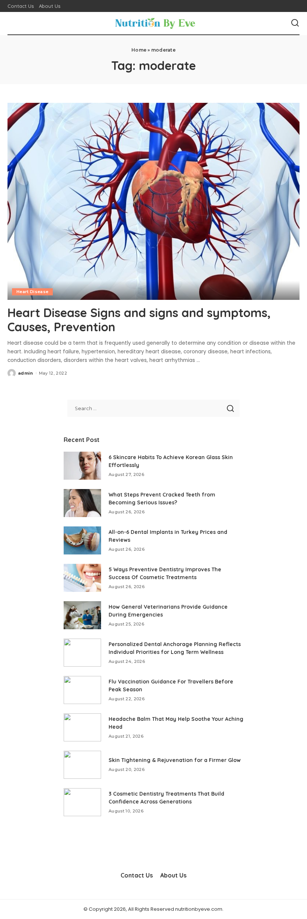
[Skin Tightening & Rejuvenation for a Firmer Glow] (82, 765)
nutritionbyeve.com (198, 909)
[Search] (295, 23)
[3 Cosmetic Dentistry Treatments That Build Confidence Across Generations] (82, 802)
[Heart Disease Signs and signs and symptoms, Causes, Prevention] (153, 201)
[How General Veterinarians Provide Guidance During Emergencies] (82, 615)
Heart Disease (32, 291)
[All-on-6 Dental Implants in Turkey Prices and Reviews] (82, 540)
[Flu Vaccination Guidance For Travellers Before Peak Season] (82, 690)
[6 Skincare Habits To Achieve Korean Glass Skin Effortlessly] (82, 466)
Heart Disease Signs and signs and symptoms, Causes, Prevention (139, 319)
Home (138, 50)
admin (25, 373)
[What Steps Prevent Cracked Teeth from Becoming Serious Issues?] (82, 503)
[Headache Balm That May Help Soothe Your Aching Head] (82, 727)
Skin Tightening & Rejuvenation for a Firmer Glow (175, 760)
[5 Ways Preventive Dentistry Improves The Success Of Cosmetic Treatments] (82, 578)
